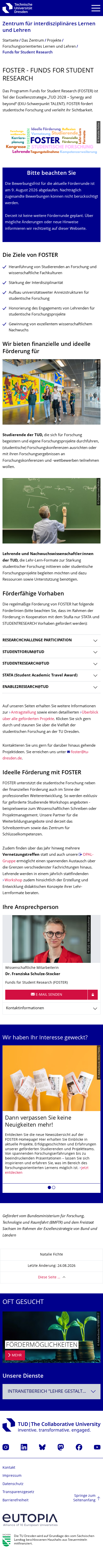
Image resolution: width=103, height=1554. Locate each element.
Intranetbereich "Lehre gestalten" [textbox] (49, 1391)
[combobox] (51, 1391)
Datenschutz (13, 1484)
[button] (49, 1188)
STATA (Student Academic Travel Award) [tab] (40, 675)
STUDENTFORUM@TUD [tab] (23, 652)
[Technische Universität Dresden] (17, 8)
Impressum (12, 1476)
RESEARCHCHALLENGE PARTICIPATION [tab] (37, 640)
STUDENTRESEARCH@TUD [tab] (25, 664)
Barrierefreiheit (15, 1500)
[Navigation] (95, 8)
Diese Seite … (49, 1277)
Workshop (13, 880)
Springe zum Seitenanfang (84, 1498)
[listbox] (51, 1119)
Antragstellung (23, 713)
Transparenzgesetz (18, 1492)
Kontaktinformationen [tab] (25, 1008)
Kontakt (8, 1467)
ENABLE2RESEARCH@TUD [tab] (25, 687)
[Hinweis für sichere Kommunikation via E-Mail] (93, 995)
